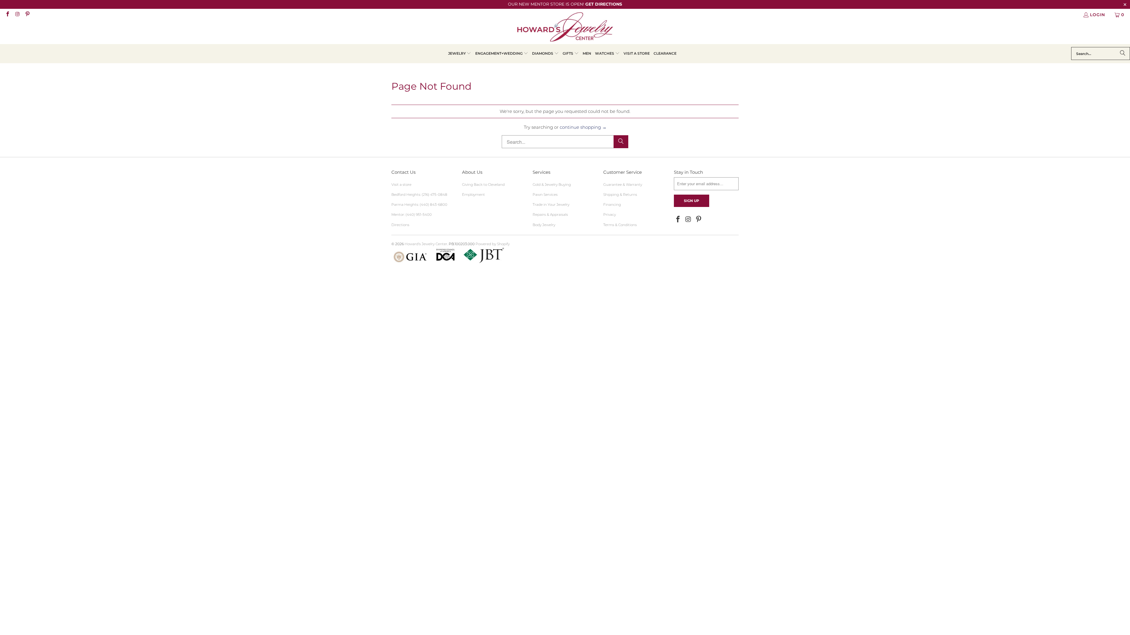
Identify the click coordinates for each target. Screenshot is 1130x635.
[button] (459, 53)
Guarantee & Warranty (622, 184)
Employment (473, 194)
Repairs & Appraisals (550, 214)
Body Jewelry (544, 225)
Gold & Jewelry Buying (552, 184)
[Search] (1122, 53)
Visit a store (401, 184)
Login (1097, 14)
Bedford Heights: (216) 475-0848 (419, 194)
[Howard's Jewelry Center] (565, 28)
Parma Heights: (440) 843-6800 (419, 204)
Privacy (609, 214)
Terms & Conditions (620, 225)
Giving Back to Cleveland (483, 184)
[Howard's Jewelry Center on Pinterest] (27, 14)
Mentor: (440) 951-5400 (411, 214)
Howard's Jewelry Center (426, 244)
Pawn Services (545, 194)
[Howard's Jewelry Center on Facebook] (7, 14)
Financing (612, 204)
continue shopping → (583, 127)
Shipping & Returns (620, 194)
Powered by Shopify (493, 244)
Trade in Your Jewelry (551, 204)
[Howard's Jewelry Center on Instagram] (17, 14)
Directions (400, 225)
